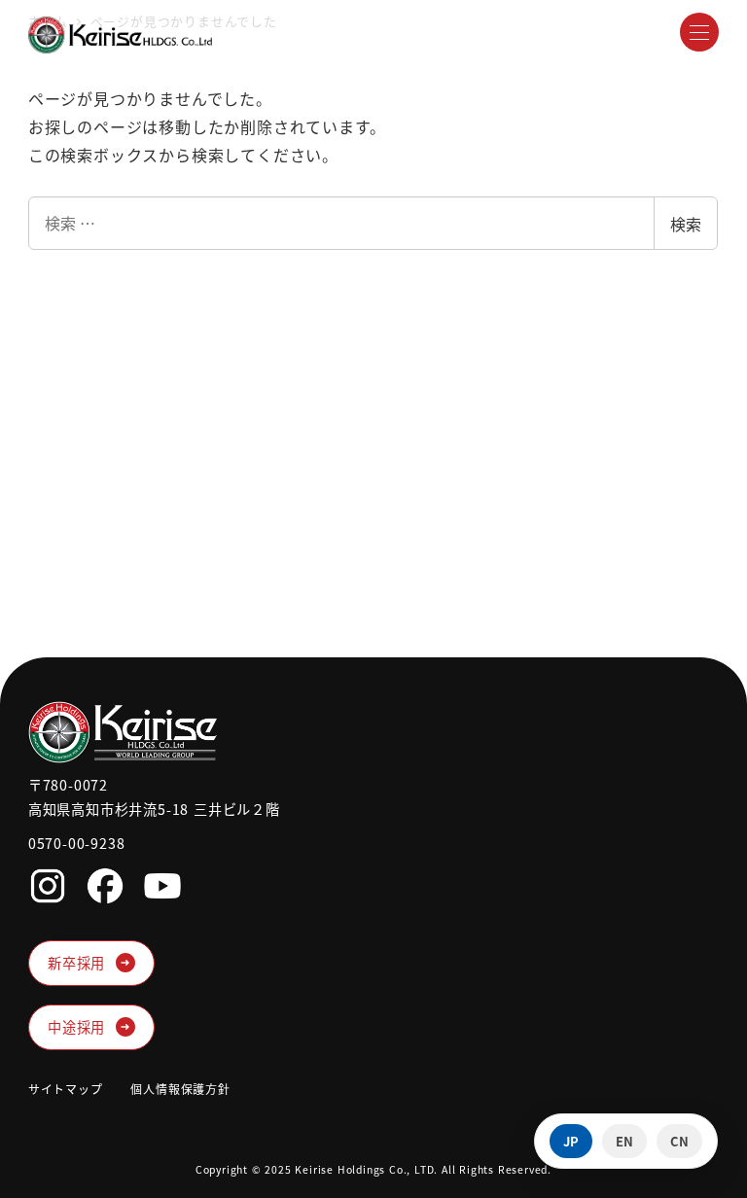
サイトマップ (65, 1088)
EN (624, 1141)
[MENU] (699, 32)
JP (571, 1141)
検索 (685, 223)
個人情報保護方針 (180, 1088)
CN (679, 1141)
